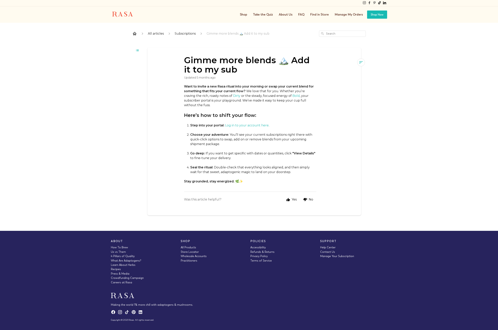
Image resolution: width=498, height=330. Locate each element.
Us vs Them (118, 252)
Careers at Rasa (121, 282)
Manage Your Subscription (337, 256)
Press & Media (120, 273)
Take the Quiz (263, 14)
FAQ (301, 14)
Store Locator (190, 252)
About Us (285, 14)
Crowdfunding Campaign (127, 278)
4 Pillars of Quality (123, 256)
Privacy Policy (259, 256)
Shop (243, 14)
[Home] (134, 33)
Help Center (328, 247)
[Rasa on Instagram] (364, 3)
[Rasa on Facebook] (369, 3)
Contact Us (327, 252)
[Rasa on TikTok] (379, 3)
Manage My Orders (349, 14)
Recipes (116, 269)
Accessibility (258, 247)
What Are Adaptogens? (126, 260)
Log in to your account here (247, 125)
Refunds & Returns (262, 252)
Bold (296, 96)
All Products (188, 247)
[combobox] (342, 34)
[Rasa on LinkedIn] (384, 3)
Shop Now (377, 14)
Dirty (236, 96)
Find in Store (319, 14)
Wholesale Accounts (194, 256)
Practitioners (189, 260)
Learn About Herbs (123, 265)
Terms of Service (261, 260)
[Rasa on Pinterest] (374, 3)
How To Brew (119, 247)
